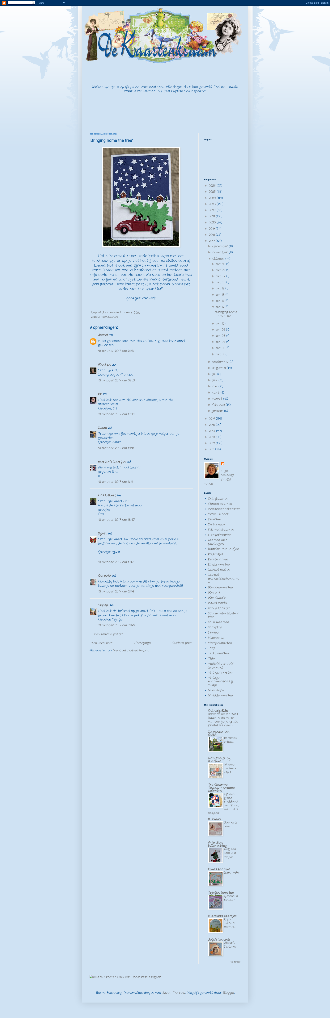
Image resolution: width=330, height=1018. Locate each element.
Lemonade (231, 872)
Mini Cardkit (217, 598)
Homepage (142, 643)
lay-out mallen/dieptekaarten (223, 578)
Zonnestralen (230, 825)
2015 (212, 425)
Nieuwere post (101, 643)
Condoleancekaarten (224, 509)
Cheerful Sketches (230, 945)
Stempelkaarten (220, 643)
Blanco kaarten (220, 504)
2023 (213, 204)
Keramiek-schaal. (231, 740)
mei (215, 386)
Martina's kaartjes (222, 916)
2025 (213, 191)
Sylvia (103, 533)
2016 (212, 418)
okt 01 (221, 354)
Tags (211, 648)
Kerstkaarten (109, 317)
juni (215, 380)
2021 (212, 216)
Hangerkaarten (219, 535)
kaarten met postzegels (217, 542)
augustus (219, 368)
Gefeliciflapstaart (231, 898)
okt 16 (221, 301)
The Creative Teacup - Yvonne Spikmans (221, 788)
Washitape (216, 690)
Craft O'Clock (218, 514)
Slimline (213, 632)
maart (217, 399)
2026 (213, 185)
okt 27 (221, 276)
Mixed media (217, 603)
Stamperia (216, 638)
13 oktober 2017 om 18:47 (116, 519)
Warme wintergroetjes (231, 768)
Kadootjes (215, 554)
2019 (212, 228)
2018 (212, 235)
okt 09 (221, 329)
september (221, 362)
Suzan (102, 428)
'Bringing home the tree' (226, 314)
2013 (212, 437)
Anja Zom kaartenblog (217, 844)
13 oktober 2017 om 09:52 (116, 380)
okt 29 (221, 270)
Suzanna (214, 819)
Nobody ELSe (218, 710)
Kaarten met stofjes (223, 549)
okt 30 (221, 264)
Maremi (214, 592)
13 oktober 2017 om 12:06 (116, 414)
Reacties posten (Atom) (131, 650)
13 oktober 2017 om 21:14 (116, 591)
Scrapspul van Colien (219, 733)
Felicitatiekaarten (221, 530)
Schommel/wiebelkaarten (223, 615)
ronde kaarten (219, 608)
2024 (213, 198)
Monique (104, 364)
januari (218, 411)
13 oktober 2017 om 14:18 (116, 448)
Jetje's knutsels (219, 939)
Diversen (214, 519)
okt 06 (221, 342)
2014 (212, 431)
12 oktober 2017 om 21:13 (116, 351)
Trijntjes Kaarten (221, 893)
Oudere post (182, 643)
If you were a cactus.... (229, 923)
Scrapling (215, 627)
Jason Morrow (173, 993)
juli (214, 374)
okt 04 (221, 348)
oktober (218, 258)
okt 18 (221, 295)
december (220, 246)
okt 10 (221, 323)
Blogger (228, 993)
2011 (212, 449)
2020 (213, 222)
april (216, 392)
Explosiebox (216, 524)
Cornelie (104, 575)
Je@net (103, 335)
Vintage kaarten (220, 672)
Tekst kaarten (218, 653)
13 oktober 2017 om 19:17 (115, 562)
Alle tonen (234, 961)
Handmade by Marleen (219, 759)
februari (219, 405)
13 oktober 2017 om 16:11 (115, 482)
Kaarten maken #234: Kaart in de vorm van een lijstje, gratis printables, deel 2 (223, 719)
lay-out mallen (219, 569)
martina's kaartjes (112, 461)
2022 (213, 210)
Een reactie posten (108, 634)
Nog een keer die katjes (230, 853)
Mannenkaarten (220, 587)
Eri (100, 394)
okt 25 (221, 282)
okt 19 (220, 288)
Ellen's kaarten (219, 869)
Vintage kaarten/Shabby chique (220, 681)
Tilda (211, 658)
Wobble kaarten (220, 695)
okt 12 (221, 307)
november (220, 252)
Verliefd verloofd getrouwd (221, 666)
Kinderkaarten (219, 564)
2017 (212, 241)
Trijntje (103, 605)
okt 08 (221, 336)
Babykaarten (218, 499)
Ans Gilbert (107, 495)
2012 (212, 443)
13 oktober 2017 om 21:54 (116, 625)
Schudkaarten (218, 622)
